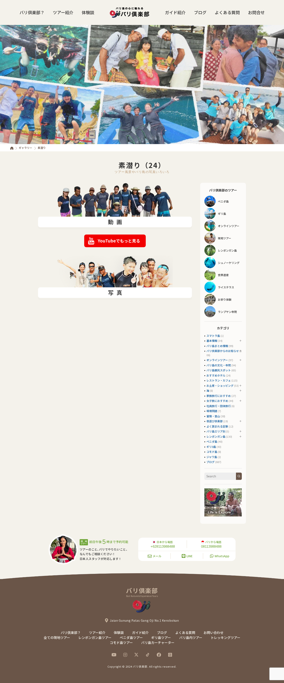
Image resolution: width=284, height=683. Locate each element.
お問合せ (256, 12)
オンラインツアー (217, 360)
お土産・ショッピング (219, 386)
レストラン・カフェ (218, 380)
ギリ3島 (211, 447)
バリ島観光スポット (218, 370)
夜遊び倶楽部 (214, 421)
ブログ (200, 12)
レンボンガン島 (215, 436)
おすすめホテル (215, 375)
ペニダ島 (211, 441)
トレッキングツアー (225, 637)
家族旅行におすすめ (218, 396)
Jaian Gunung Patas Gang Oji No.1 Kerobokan (144, 620)
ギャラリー (25, 148)
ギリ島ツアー (161, 637)
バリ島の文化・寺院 (218, 365)
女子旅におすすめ (217, 401)
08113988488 (211, 546)
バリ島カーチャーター (157, 642)
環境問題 (211, 411)
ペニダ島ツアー (131, 637)
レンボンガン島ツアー (94, 637)
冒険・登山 (213, 416)
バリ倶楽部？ (32, 12)
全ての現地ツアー (57, 637)
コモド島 (211, 452)
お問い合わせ (213, 632)
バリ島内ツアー (190, 637)
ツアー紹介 (63, 12)
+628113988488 (163, 546)
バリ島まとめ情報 (217, 346)
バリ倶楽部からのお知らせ (222, 351)
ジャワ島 (211, 457)
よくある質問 (227, 12)
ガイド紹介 (175, 12)
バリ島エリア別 (215, 431)
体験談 (88, 12)
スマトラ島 (213, 336)
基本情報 (211, 341)
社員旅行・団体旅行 (218, 406)
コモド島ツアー (121, 642)
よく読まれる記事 (217, 426)
